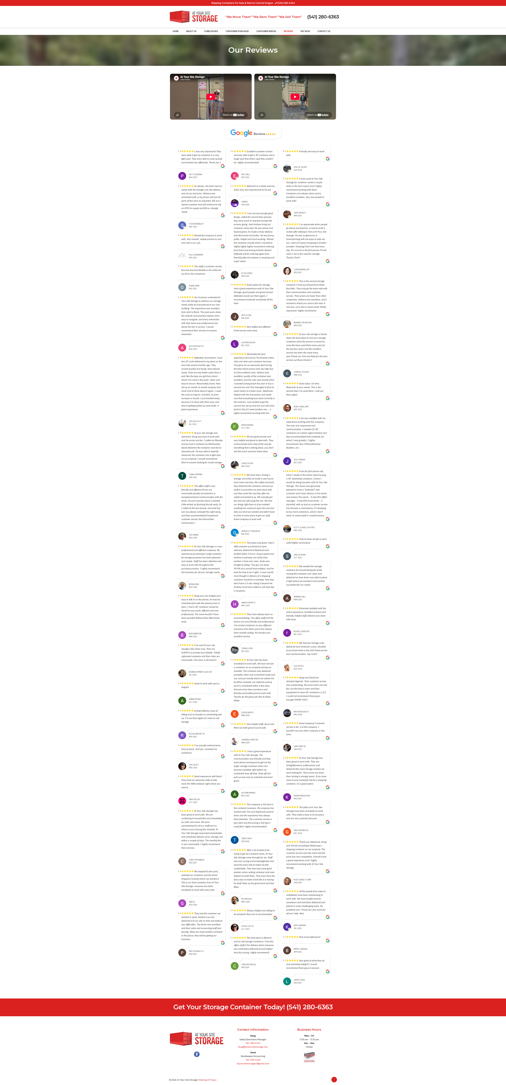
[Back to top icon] (334, 1079)
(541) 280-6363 (286, 2)
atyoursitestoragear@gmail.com (253, 1063)
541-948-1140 (253, 1059)
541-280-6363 (253, 1043)
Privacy (212, 1079)
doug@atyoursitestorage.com (253, 1046)
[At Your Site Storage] (194, 17)
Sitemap (203, 1079)
